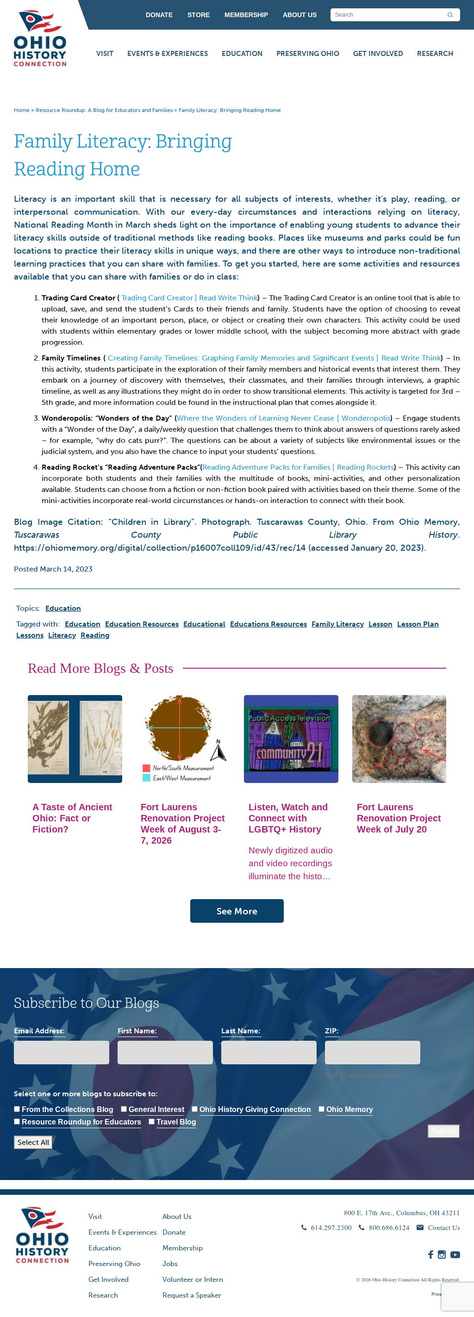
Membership (182, 1248)
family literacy (338, 624)
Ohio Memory (349, 1109)
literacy (62, 635)
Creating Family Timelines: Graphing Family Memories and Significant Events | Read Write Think (274, 358)
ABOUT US (300, 15)
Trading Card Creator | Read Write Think (189, 297)
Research (435, 54)
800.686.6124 (389, 1227)
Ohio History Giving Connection (255, 1109)
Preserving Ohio (307, 54)
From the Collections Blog (67, 1109)
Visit (104, 54)
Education (242, 54)
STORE (198, 15)
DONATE (159, 15)
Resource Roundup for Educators (81, 1122)
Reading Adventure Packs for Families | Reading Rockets (298, 467)
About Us (177, 1216)
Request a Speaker (191, 1295)
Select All (33, 1142)
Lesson (380, 624)
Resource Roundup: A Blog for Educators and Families (104, 110)
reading (95, 635)
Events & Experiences (167, 54)
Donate (174, 1232)
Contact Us (444, 1227)
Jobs (170, 1264)
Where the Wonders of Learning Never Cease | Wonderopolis (284, 418)
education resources (142, 624)
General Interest (156, 1109)
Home (22, 110)
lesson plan (418, 624)
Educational (204, 624)
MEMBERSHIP (246, 15)
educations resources (268, 624)
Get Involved (378, 54)
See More (237, 911)
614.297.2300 (331, 1227)
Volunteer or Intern (192, 1279)
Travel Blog (176, 1122)
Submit (443, 1131)
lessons (30, 635)
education (82, 624)
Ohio (376, 1279)
